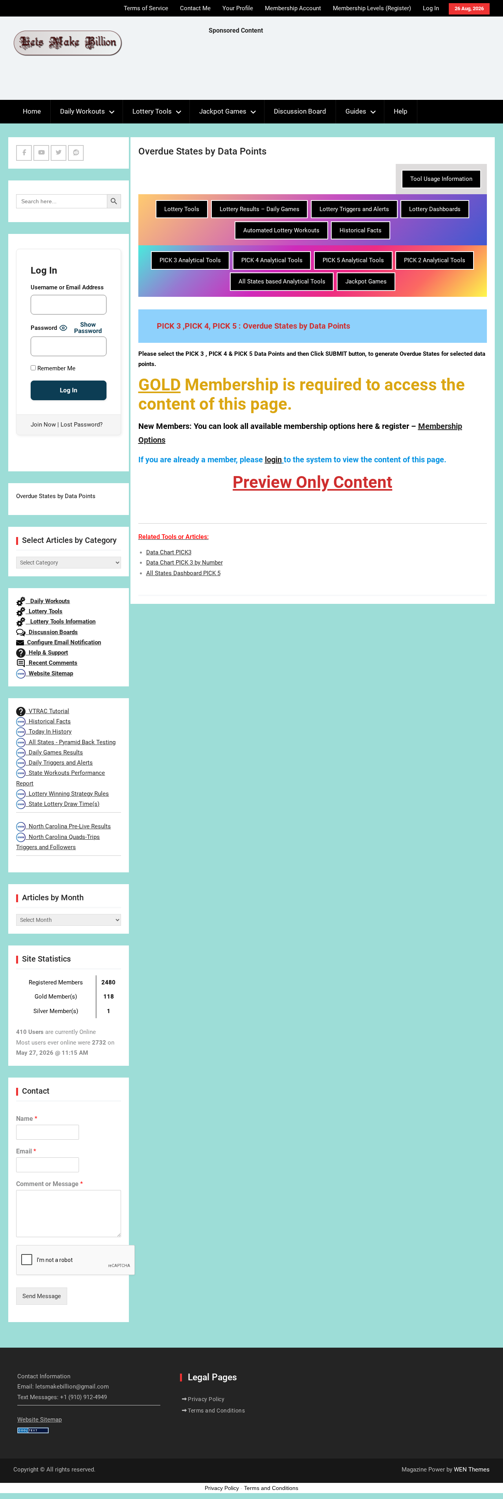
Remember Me (55, 368)
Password (44, 327)
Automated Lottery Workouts (281, 230)
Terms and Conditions (216, 1410)
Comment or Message (49, 1184)
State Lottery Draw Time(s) (62, 803)
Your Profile (237, 8)
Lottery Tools (152, 111)
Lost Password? (82, 424)
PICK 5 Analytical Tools (353, 260)
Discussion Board (300, 111)
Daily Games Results (54, 752)
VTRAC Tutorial (47, 711)
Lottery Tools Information (60, 621)
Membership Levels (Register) (372, 8)
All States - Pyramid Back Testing (71, 742)
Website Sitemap (49, 673)
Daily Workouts (82, 111)
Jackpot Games (222, 111)
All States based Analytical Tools (282, 281)
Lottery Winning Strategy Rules (67, 793)
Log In (431, 8)
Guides (355, 111)
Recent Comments (51, 662)
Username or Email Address (67, 287)
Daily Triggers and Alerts (59, 762)
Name (26, 1118)
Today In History (49, 731)
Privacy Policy (206, 1399)
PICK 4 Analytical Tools (272, 260)
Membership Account (293, 8)
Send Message (41, 1296)
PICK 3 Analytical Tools (190, 260)
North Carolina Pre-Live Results (68, 826)
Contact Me (195, 8)
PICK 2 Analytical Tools (434, 260)
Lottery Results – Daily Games (259, 209)
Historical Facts (361, 230)
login (273, 459)
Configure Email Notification (62, 642)
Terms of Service (146, 8)
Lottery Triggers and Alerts (354, 209)
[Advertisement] (352, 69)
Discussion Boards (52, 632)
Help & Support (47, 652)
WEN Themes (472, 1469)
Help (401, 111)
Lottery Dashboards (435, 209)
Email (26, 1151)
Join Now (43, 424)
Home (32, 111)
